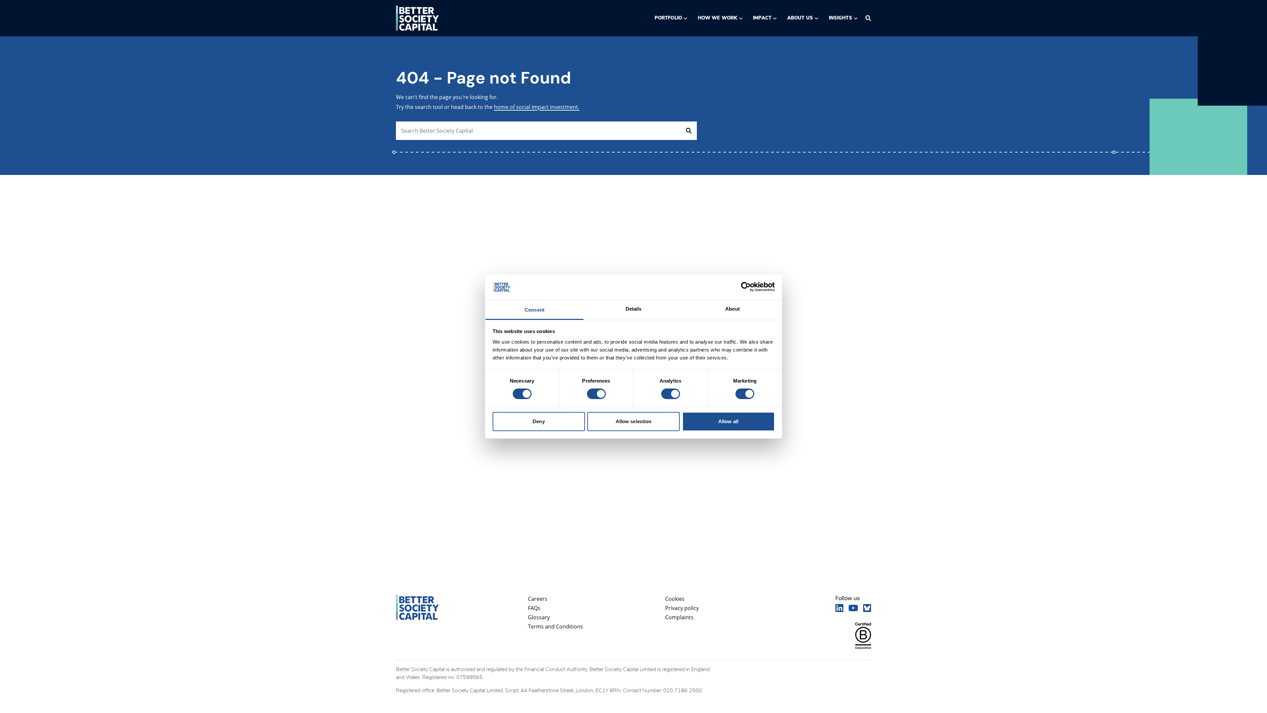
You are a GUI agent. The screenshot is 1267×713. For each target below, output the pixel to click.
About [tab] (732, 309)
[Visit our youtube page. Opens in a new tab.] (853, 608)
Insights (840, 18)
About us (800, 18)
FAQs (534, 608)
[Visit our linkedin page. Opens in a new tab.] (839, 608)
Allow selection (634, 421)
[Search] (868, 18)
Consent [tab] (534, 310)
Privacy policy (682, 608)
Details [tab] (634, 309)
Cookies (675, 598)
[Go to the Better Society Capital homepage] (417, 18)
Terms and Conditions (555, 626)
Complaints (679, 617)
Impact (762, 18)
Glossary (539, 617)
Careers (537, 598)
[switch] (596, 393)
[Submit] (689, 130)
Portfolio (668, 18)
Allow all (728, 421)
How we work (717, 18)
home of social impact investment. (536, 107)
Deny (538, 421)
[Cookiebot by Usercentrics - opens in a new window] (746, 287)
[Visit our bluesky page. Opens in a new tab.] (867, 608)
